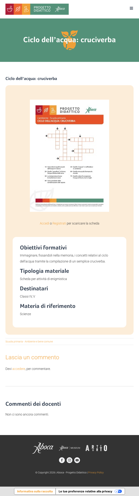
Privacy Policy (96, 472)
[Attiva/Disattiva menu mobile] (132, 8)
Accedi (44, 223)
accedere (18, 369)
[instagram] (69, 460)
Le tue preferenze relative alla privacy (85, 491)
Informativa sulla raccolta (35, 491)
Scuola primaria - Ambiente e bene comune (29, 341)
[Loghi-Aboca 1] (43, 444)
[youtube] (77, 460)
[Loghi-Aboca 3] (96, 446)
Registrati (59, 223)
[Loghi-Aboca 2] (69, 447)
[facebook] (62, 460)
